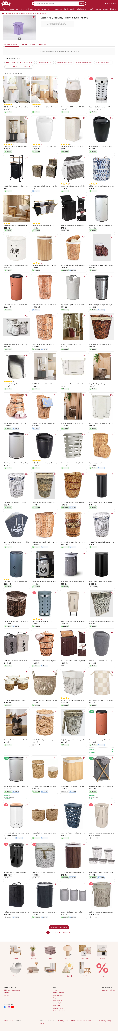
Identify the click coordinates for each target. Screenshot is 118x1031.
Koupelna (16, 976)
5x (41, 104)
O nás (55, 990)
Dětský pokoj (68, 976)
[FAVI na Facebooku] (5, 1007)
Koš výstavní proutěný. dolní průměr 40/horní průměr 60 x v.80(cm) (54, 305)
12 (27, 118)
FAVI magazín (57, 1000)
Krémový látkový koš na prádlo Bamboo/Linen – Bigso (78, 146)
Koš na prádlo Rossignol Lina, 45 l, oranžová (103, 740)
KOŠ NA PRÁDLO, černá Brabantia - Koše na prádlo (20, 872)
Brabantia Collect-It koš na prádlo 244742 (74, 621)
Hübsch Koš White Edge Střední (14, 700)
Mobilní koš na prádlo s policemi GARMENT (18, 186)
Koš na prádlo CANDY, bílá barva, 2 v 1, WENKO (47, 146)
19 (112, 78)
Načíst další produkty (58, 927)
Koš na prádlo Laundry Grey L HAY (72, 463)
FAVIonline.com (9, 1020)
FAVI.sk (57, 1020)
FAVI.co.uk (97, 1020)
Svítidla (67, 958)
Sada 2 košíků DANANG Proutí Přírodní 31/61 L (47, 786)
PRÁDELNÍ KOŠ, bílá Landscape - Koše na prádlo (48, 872)
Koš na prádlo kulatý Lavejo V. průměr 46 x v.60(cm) (49, 661)
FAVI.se (90, 1020)
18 (55, 78)
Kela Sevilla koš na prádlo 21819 (42, 621)
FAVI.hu (73, 1020)
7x (13, 104)
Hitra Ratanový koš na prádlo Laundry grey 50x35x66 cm (50, 186)
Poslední (65, 932)
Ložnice (50, 976)
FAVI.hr (79, 1020)
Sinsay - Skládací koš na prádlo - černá (17, 740)
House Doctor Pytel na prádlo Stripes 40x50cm (19, 384)
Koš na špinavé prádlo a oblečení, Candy (45, 463)
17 (84, 276)
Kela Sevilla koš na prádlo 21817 (99, 107)
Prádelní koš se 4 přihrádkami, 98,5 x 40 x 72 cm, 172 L (50, 225)
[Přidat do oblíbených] (33, 17)
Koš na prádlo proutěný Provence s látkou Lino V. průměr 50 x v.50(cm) (27, 621)
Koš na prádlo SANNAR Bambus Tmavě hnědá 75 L (77, 872)
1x (13, 144)
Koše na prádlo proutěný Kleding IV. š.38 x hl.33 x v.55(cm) (51, 344)
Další (56, 932)
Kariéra (6, 995)
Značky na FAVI (58, 995)
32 (27, 78)
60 (27, 355)
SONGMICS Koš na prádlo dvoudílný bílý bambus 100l (21, 107)
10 (55, 237)
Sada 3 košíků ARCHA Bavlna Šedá (72, 912)
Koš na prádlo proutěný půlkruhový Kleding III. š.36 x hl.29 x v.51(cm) (54, 542)
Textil (50, 958)
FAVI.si (42, 1023)
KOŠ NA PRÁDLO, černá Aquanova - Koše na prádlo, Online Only (25, 912)
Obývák (33, 976)
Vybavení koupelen (12, 13)
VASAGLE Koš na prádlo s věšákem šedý (45, 384)
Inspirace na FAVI (58, 998)
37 (55, 118)
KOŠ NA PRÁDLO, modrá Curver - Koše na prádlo (77, 833)
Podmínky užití (58, 1008)
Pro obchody (57, 1003)
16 (112, 632)
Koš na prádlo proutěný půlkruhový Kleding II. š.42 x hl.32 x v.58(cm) (83, 502)
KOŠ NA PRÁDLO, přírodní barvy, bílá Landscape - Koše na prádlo (53, 740)
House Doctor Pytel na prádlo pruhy (100, 423)
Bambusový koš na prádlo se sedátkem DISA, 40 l (20, 225)
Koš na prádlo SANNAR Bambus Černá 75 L (46, 912)
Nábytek (15, 958)
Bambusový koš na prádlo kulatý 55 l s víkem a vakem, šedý (80, 581)
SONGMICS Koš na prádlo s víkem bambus (46, 107)
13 (84, 78)
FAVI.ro (68, 1020)
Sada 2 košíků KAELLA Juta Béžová (43, 833)
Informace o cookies (59, 1010)
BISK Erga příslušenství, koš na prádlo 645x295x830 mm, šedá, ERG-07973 (28, 542)
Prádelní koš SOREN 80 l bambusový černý (75, 225)
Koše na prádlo (41, 13)
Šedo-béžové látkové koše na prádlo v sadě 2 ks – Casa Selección (26, 661)
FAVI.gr (109, 1020)
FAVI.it (85, 1020)
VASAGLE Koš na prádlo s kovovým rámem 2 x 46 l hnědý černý (25, 146)
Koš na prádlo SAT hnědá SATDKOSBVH (74, 107)
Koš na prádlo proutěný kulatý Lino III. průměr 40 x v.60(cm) (51, 423)
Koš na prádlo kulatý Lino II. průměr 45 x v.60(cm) (77, 542)
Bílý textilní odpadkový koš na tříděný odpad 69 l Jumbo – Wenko (82, 305)
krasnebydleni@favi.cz (13, 990)
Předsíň (85, 976)
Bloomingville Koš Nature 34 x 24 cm (44, 700)
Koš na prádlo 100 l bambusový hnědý (73, 661)
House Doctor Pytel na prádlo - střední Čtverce (76, 384)
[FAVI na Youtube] (12, 1007)
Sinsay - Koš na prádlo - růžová (71, 344)
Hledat (82, 3)
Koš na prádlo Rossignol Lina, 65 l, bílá (16, 786)
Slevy (102, 976)
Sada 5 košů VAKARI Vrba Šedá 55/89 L (102, 872)
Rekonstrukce (85, 958)
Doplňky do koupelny (27, 13)
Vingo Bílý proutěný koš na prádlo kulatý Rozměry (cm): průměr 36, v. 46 (27, 502)
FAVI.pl (62, 1020)
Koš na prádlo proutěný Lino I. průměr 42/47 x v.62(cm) (22, 423)
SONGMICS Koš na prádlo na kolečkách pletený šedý (78, 186)
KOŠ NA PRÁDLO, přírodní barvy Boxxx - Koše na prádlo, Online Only (83, 786)
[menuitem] (5, 9)
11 (27, 474)
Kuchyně (102, 958)
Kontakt (6, 992)
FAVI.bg (103, 1020)
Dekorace (33, 958)
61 (112, 514)
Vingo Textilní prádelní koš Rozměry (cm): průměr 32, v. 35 (51, 581)
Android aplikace (109, 990)
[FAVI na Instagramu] (9, 1007)
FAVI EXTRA (56, 1005)
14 (112, 118)
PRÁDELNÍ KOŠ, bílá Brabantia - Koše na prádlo (19, 833)
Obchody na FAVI (58, 992)
